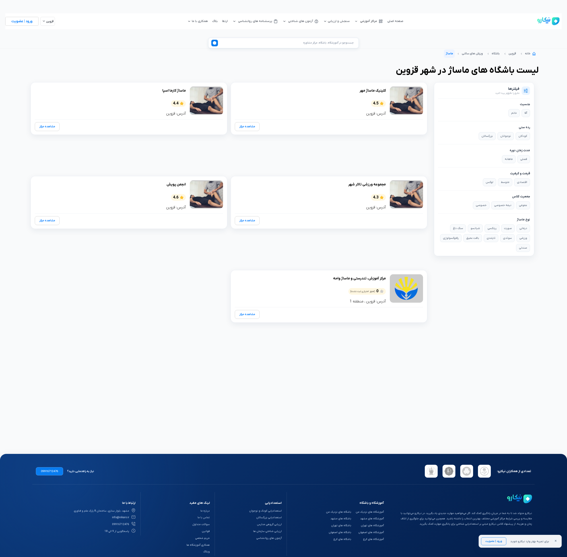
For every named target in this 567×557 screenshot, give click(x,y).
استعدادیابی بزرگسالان (269, 517)
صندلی (523, 248)
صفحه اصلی (395, 21)
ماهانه (509, 159)
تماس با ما (204, 517)
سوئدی (507, 238)
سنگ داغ (458, 228)
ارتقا (225, 21)
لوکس (489, 182)
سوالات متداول (201, 524)
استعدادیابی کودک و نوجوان (265, 511)
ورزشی (523, 238)
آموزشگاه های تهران (372, 525)
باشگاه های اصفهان (340, 532)
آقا (525, 113)
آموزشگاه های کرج (373, 539)
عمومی (523, 205)
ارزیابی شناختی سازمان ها (267, 531)
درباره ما (205, 511)
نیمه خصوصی (502, 205)
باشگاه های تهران (341, 525)
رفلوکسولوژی (451, 238)
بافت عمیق (472, 238)
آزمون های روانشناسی (269, 538)
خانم (514, 113)
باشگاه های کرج (342, 539)
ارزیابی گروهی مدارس (269, 524)
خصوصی (481, 205)
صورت (508, 228)
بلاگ (215, 21)
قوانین (206, 531)
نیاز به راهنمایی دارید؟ (80, 471)
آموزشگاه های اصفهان (371, 532)
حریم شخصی (202, 538)
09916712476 (49, 471)
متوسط (505, 182)
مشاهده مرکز (247, 126)
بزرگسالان (487, 136)
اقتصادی (522, 182)
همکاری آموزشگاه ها (198, 545)
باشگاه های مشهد (340, 518)
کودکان (522, 136)
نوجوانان (505, 136)
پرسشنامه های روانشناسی (255, 21)
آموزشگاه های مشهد (372, 518)
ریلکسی (492, 228)
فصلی (523, 159)
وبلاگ (206, 551)
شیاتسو (475, 228)
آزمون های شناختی (300, 21)
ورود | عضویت (493, 541)
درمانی (523, 228)
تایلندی (491, 238)
